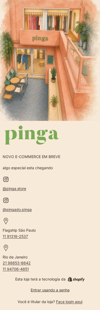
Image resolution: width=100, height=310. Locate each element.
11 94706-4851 (16, 269)
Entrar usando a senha (50, 290)
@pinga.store (14, 188)
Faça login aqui (69, 301)
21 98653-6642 (17, 263)
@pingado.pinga (17, 209)
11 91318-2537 (15, 236)
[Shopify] (76, 279)
